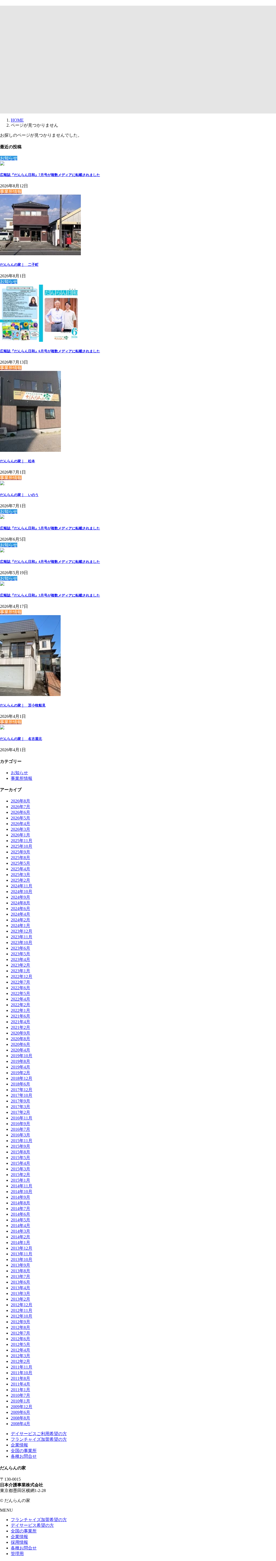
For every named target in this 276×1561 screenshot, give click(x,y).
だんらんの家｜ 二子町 (19, 265)
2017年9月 (20, 1101)
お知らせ (19, 772)
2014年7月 (20, 1208)
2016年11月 (21, 1118)
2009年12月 (21, 1406)
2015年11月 (21, 1140)
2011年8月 (20, 1378)
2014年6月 (20, 1214)
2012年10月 (21, 1316)
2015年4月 (20, 1163)
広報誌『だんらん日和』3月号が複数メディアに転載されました (50, 595)
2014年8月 (20, 1203)
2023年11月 (21, 937)
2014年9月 (20, 1197)
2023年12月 (21, 931)
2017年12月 (21, 1089)
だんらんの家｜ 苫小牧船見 (23, 705)
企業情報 (19, 1445)
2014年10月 (21, 1191)
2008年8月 (20, 1418)
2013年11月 (21, 1254)
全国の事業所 (24, 1450)
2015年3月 (20, 1169)
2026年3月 (20, 829)
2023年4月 (20, 959)
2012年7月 (20, 1333)
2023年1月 (20, 971)
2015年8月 (20, 1152)
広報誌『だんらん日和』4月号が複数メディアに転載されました (50, 562)
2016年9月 (20, 1123)
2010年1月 (20, 1401)
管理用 (17, 1553)
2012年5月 (20, 1344)
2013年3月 (20, 1293)
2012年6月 (20, 1338)
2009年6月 (20, 1412)
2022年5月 (20, 993)
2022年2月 (20, 1004)
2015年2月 (20, 1174)
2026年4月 (20, 823)
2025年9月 (20, 852)
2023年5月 (20, 954)
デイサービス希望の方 (32, 1525)
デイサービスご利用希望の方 (39, 1433)
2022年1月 (20, 1010)
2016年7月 (20, 1129)
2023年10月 (21, 942)
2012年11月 (21, 1310)
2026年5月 (20, 818)
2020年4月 (20, 1050)
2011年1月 (20, 1389)
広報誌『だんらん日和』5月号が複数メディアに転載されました (50, 528)
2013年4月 (20, 1288)
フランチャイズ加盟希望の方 (39, 1439)
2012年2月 (20, 1361)
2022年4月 (20, 999)
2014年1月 (20, 1242)
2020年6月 (20, 1044)
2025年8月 (20, 857)
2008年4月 (20, 1423)
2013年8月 (20, 1271)
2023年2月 (20, 965)
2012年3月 (20, 1355)
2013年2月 (20, 1299)
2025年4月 (20, 869)
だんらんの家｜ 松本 (17, 461)
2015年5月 (20, 1157)
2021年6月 (20, 1016)
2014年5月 (20, 1220)
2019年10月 (21, 1055)
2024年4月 (20, 914)
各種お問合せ (24, 1456)
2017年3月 (20, 1106)
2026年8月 (20, 801)
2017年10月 (21, 1095)
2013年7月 (20, 1276)
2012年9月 (20, 1321)
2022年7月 (20, 982)
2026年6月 (20, 812)
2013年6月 (20, 1282)
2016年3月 (20, 1135)
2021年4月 (20, 1021)
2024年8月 (20, 903)
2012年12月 (21, 1304)
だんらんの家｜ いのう (19, 495)
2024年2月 (20, 920)
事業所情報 (21, 778)
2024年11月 (21, 886)
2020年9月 (20, 1033)
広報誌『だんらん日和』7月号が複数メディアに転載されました (50, 175)
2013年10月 (21, 1259)
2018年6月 (20, 1084)
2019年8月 (20, 1061)
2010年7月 (20, 1395)
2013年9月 (20, 1265)
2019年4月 (20, 1067)
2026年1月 (20, 835)
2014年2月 (20, 1237)
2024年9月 (20, 897)
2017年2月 (20, 1112)
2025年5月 (20, 863)
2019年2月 (20, 1072)
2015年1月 (20, 1180)
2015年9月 (20, 1146)
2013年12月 (21, 1248)
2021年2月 (20, 1027)
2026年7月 (20, 806)
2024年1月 (20, 925)
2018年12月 (21, 1078)
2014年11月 (21, 1186)
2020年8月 (20, 1038)
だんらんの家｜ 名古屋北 (21, 739)
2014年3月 (20, 1231)
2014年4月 (20, 1225)
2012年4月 (20, 1350)
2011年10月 (21, 1372)
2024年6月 (20, 908)
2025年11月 (21, 840)
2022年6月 (20, 987)
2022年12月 (21, 976)
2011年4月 (20, 1384)
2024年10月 (21, 891)
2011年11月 (21, 1367)
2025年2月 (20, 880)
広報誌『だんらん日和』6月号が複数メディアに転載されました (50, 351)
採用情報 (19, 1542)
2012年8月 (20, 1327)
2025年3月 (20, 874)
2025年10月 (21, 846)
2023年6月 (20, 948)
